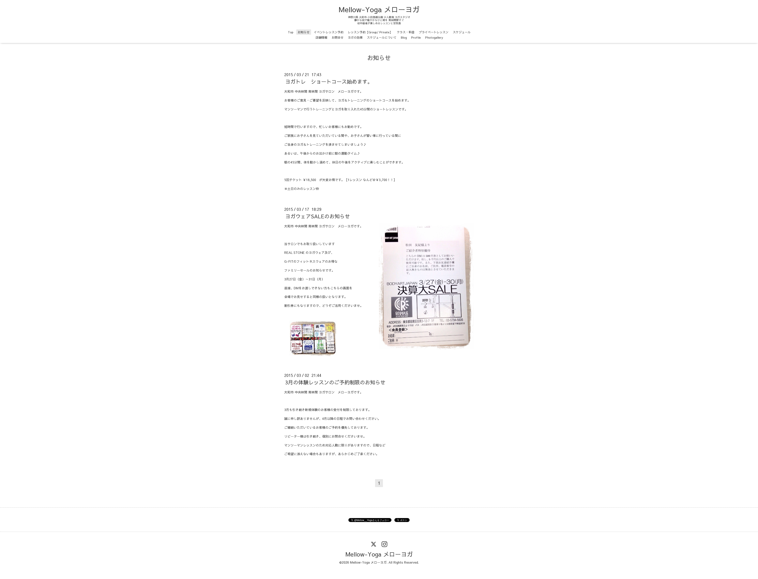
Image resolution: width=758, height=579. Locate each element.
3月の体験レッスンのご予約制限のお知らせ (335, 382)
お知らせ (304, 32)
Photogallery (434, 37)
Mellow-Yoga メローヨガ (379, 9)
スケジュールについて (382, 37)
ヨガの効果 (355, 37)
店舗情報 (321, 37)
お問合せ (337, 37)
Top (290, 32)
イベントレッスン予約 (328, 32)
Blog (404, 37)
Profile (416, 37)
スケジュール (462, 32)
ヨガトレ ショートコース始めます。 (328, 81)
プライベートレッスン (433, 32)
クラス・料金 (406, 32)
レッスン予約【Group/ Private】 (370, 32)
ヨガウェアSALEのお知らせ (317, 216)
